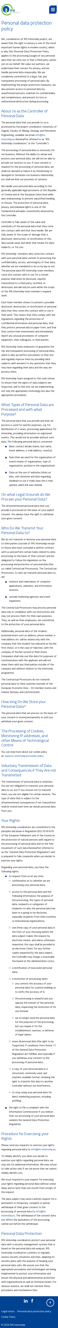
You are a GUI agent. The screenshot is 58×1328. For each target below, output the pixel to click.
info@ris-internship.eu (43, 1149)
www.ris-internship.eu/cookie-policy (24, 756)
